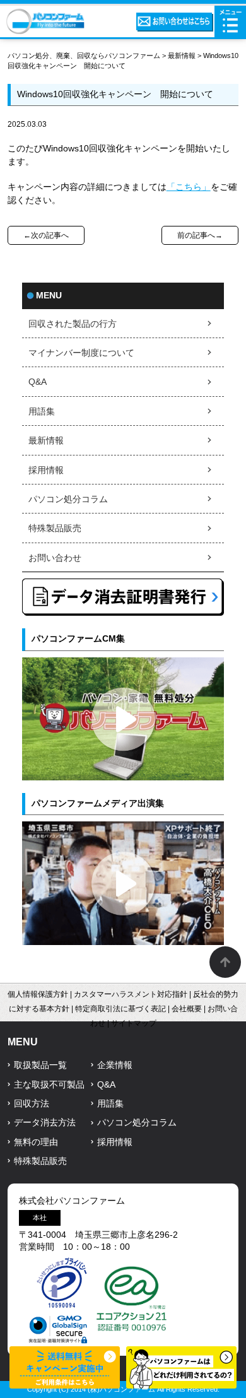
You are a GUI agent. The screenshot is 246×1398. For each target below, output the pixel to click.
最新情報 (182, 55)
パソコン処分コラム (68, 499)
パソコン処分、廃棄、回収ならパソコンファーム (85, 55)
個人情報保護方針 (38, 994)
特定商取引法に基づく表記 (120, 1009)
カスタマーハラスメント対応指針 (130, 994)
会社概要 (187, 1009)
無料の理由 (36, 1142)
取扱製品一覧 (40, 1065)
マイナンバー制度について (81, 353)
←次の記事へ (46, 235)
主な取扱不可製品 (49, 1085)
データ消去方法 (45, 1122)
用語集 (41, 411)
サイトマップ (133, 1023)
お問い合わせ (54, 558)
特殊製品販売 (54, 528)
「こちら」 (189, 187)
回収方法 (31, 1103)
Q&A (37, 382)
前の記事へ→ (200, 235)
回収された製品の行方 (72, 324)
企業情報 (114, 1065)
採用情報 (46, 470)
